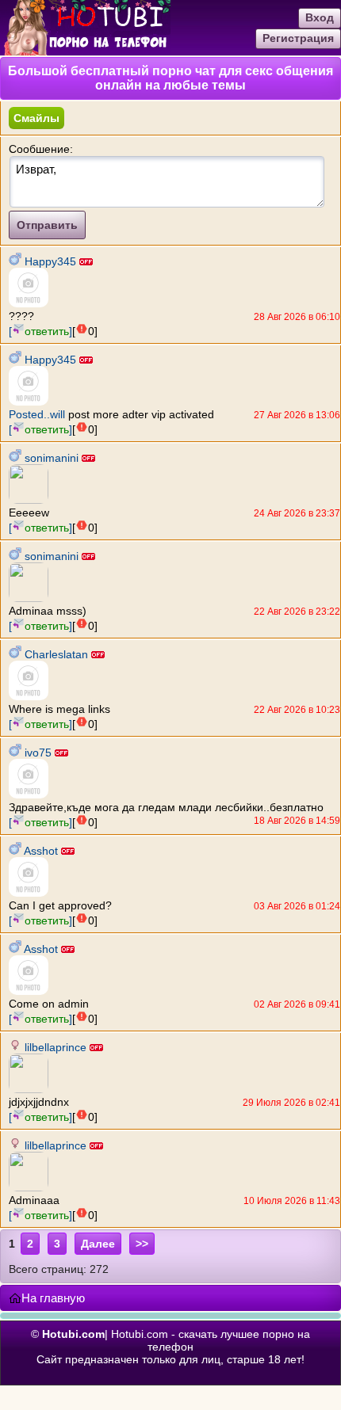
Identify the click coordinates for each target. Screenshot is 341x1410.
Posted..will (37, 414)
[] (40, 331)
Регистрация (298, 38)
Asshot (41, 850)
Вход (319, 17)
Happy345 (50, 261)
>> (142, 1243)
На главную (53, 1298)
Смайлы (36, 118)
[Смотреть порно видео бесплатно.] (85, 51)
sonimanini (51, 458)
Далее (98, 1243)
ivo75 (38, 752)
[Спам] (81, 328)
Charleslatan (56, 654)
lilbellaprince (55, 1047)
